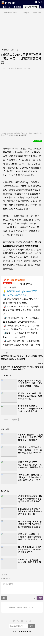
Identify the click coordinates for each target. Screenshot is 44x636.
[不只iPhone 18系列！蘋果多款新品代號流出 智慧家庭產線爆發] (9, 397)
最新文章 (6, 6)
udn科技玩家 (5, 50)
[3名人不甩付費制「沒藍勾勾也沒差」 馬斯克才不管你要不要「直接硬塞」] (9, 438)
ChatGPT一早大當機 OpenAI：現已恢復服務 (29, 560)
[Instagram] (17, 621)
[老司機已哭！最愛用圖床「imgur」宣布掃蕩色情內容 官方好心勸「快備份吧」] (9, 479)
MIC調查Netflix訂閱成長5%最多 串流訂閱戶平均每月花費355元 (30, 549)
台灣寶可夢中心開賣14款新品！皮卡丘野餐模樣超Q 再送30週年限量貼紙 (30, 499)
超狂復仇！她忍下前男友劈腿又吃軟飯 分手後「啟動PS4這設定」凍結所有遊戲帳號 (30, 450)
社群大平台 (14, 50)
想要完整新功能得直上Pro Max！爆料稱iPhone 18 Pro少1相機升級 (30, 409)
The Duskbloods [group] (9, 12)
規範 (3, 598)
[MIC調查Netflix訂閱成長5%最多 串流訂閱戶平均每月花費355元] (9, 551)
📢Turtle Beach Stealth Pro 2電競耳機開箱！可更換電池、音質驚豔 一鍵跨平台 (21, 310)
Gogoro (6, 420)
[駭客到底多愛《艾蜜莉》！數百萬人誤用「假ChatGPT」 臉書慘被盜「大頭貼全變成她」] (9, 466)
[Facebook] (13, 621)
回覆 (40, 598)
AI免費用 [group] (25, 12)
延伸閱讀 (5, 429)
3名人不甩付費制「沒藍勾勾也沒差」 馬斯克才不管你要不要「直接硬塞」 (30, 437)
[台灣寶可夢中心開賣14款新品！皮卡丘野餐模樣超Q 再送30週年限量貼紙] (9, 500)
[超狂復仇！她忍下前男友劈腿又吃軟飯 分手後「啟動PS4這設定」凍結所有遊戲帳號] (9, 451)
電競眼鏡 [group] (37, 12)
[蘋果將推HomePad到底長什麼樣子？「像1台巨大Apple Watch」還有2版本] (9, 384)
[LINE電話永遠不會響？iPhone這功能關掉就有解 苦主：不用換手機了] (9, 512)
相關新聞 (5, 490)
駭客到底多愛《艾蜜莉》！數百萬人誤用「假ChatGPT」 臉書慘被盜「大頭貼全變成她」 (30, 465)
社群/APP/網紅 (30, 6)
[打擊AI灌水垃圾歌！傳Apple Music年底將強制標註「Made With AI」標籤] (9, 538)
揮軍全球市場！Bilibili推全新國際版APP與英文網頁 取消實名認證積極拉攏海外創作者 (30, 524)
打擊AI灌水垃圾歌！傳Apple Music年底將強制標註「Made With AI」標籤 (30, 537)
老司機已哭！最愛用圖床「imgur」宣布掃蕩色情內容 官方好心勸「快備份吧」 (30, 477)
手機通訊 (17, 6)
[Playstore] (26, 621)
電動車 (14, 420)
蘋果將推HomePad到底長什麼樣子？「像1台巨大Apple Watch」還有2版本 (30, 383)
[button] (39, 2)
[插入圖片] (35, 598)
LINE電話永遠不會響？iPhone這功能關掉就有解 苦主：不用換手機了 (30, 511)
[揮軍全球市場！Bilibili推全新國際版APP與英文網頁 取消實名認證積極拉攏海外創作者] (9, 525)
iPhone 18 (6, 375)
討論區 (4, 574)
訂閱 (31, 626)
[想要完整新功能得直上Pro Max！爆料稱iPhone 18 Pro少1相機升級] (9, 410)
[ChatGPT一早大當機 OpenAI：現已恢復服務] (9, 563)
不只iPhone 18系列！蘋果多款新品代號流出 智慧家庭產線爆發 (30, 396)
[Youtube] (36, 2)
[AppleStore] (30, 621)
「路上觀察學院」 (23, 135)
